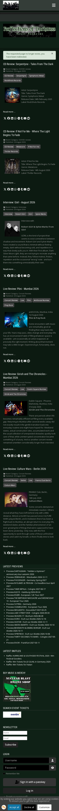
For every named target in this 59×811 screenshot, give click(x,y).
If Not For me (33, 146)
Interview (8, 214)
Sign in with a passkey (32, 782)
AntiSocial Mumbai (41, 300)
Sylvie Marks (41, 214)
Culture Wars (10, 485)
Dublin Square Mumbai (36, 389)
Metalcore (20, 146)
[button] (5, 118)
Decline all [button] (29, 807)
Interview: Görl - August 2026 (19, 202)
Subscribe (10, 744)
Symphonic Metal (36, 76)
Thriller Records (11, 151)
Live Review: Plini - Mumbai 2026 (21, 289)
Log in (29, 790)
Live (22, 300)
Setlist (23, 480)
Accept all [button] (14, 807)
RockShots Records (13, 80)
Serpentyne (21, 76)
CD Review (9, 76)
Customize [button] (44, 807)
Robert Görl (20, 214)
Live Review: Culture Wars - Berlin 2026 (24, 469)
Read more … (9, 111)
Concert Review (11, 300)
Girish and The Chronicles (15, 394)
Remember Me (13, 773)
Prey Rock (9, 305)
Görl (30, 214)
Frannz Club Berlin (43, 480)
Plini (29, 300)
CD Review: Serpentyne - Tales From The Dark (28, 64)
